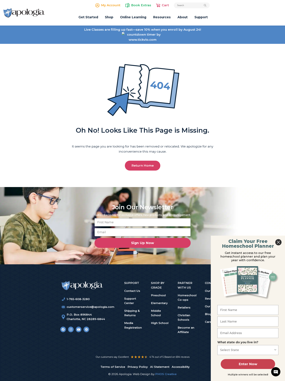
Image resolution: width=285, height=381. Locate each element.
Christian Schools (184, 317)
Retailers (184, 307)
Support (201, 17)
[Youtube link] (78, 329)
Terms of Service (112, 366)
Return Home (142, 165)
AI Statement (159, 366)
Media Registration (133, 325)
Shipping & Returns (132, 313)
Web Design (141, 374)
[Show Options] (275, 350)
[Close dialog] (278, 242)
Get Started (88, 17)
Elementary (159, 303)
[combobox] (247, 350)
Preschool (158, 295)
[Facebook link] (63, 329)
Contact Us (132, 291)
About (182, 17)
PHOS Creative (166, 374)
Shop (109, 17)
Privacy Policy (137, 366)
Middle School (156, 313)
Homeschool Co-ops (187, 297)
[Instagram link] (70, 329)
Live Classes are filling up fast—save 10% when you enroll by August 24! (142, 29)
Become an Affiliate (186, 330)
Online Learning (133, 17)
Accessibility (181, 366)
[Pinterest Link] (86, 329)
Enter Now (248, 364)
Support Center (130, 301)
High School (160, 323)
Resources (162, 17)
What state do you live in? (237, 342)
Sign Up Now (142, 243)
